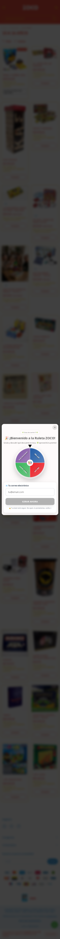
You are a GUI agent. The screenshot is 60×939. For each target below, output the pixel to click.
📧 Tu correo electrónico (17, 485)
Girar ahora (30, 501)
